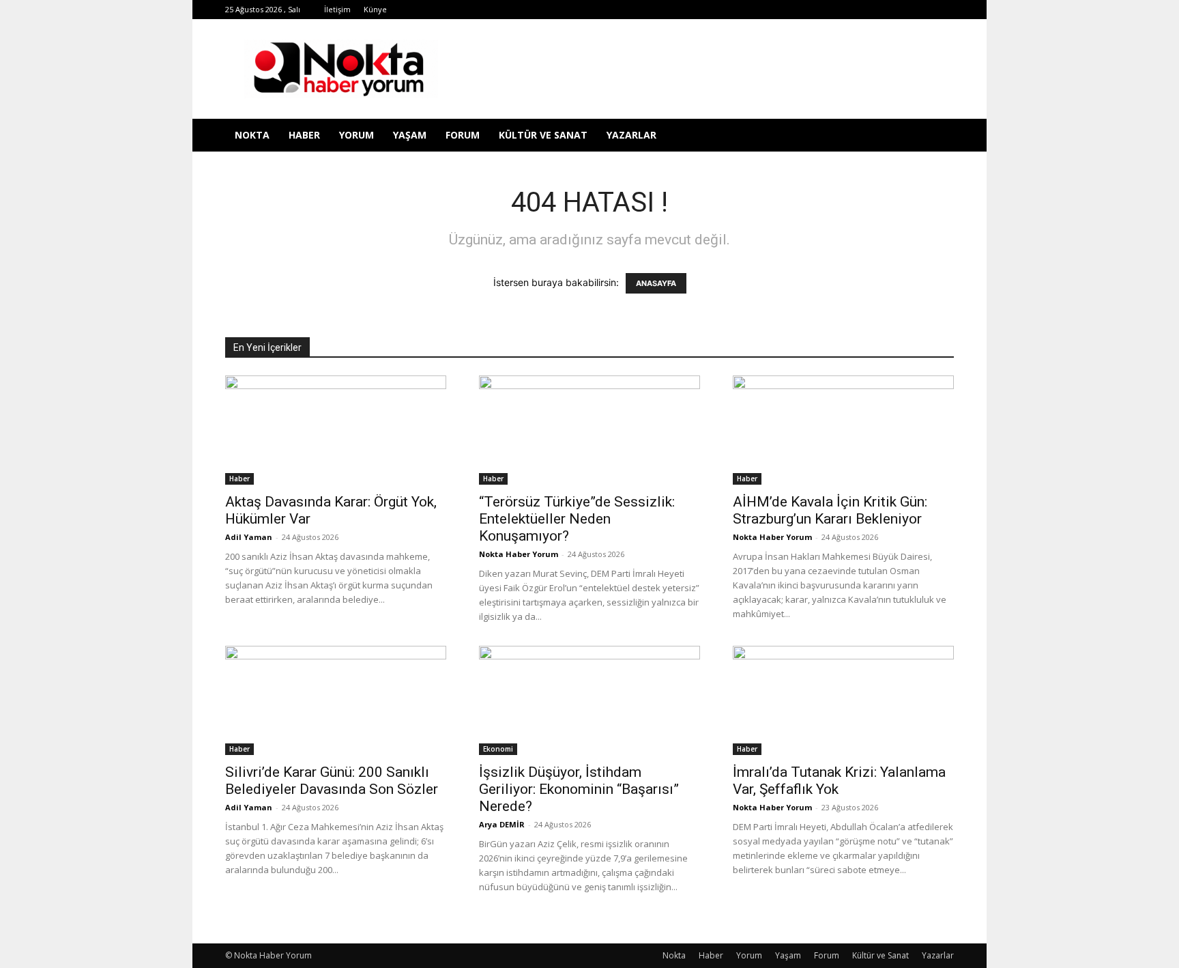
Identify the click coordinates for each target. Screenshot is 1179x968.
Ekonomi (498, 749)
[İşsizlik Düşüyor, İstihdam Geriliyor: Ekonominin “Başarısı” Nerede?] (589, 700)
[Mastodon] (943, 9)
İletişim (337, 9)
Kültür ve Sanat (543, 134)
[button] (937, 136)
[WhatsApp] (876, 9)
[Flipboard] (786, 9)
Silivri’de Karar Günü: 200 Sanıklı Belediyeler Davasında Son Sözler (331, 780)
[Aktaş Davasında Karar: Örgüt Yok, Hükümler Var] (335, 430)
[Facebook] (763, 9)
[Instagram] (808, 9)
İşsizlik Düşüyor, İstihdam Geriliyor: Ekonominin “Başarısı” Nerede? (579, 789)
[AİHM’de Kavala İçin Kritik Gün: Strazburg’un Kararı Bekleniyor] (843, 430)
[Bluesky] (921, 9)
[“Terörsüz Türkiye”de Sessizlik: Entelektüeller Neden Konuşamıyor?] (589, 430)
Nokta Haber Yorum (518, 554)
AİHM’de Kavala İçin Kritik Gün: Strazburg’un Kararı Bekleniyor (830, 510)
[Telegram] (831, 9)
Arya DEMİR (502, 824)
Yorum (356, 134)
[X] (853, 9)
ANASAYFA (656, 283)
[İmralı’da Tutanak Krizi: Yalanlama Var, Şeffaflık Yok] (843, 700)
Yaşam (409, 134)
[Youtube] (898, 9)
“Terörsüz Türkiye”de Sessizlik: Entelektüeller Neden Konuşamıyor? (577, 519)
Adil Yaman (248, 537)
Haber (304, 134)
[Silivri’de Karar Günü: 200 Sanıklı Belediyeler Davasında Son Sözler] (335, 700)
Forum (463, 134)
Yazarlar (631, 134)
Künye (375, 9)
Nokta (252, 134)
